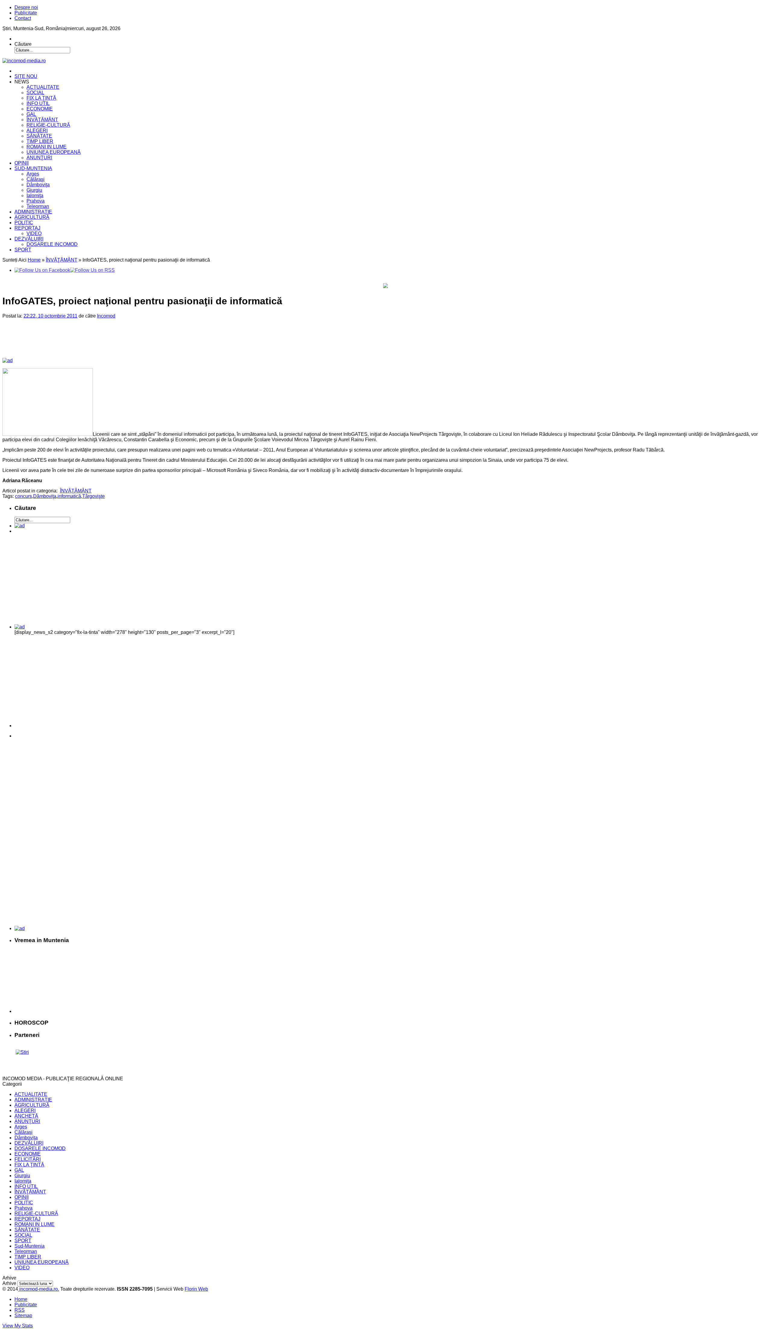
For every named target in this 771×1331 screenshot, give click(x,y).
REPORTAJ (27, 228)
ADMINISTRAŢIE (33, 211)
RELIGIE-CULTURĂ (48, 125)
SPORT (22, 249)
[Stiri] (22, 1052)
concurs (23, 496)
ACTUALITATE (43, 87)
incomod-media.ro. (38, 1289)
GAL (31, 114)
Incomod (106, 315)
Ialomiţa (35, 195)
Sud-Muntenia (29, 1246)
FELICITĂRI (27, 1159)
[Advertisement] (105, 343)
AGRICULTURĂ (31, 217)
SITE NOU (25, 76)
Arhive (9, 1283)
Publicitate (25, 12)
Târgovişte (93, 496)
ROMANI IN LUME (47, 146)
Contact (22, 18)
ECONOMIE (40, 108)
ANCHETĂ (26, 1115)
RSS (19, 1310)
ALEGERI (37, 130)
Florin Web (196, 1289)
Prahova (36, 200)
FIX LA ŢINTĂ (41, 98)
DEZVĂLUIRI (28, 238)
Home (34, 259)
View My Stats (17, 1325)
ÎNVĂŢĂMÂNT (42, 119)
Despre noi (26, 7)
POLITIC (23, 222)
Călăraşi (36, 179)
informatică (69, 496)
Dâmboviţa (38, 184)
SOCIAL (35, 92)
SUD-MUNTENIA (33, 168)
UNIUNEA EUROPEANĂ (54, 152)
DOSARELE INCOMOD (52, 244)
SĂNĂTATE (39, 135)
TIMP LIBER (40, 141)
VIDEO (34, 233)
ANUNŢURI (39, 157)
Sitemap (23, 1315)
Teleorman (38, 206)
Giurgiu (34, 190)
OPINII (21, 163)
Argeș (33, 173)
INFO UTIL (38, 103)
